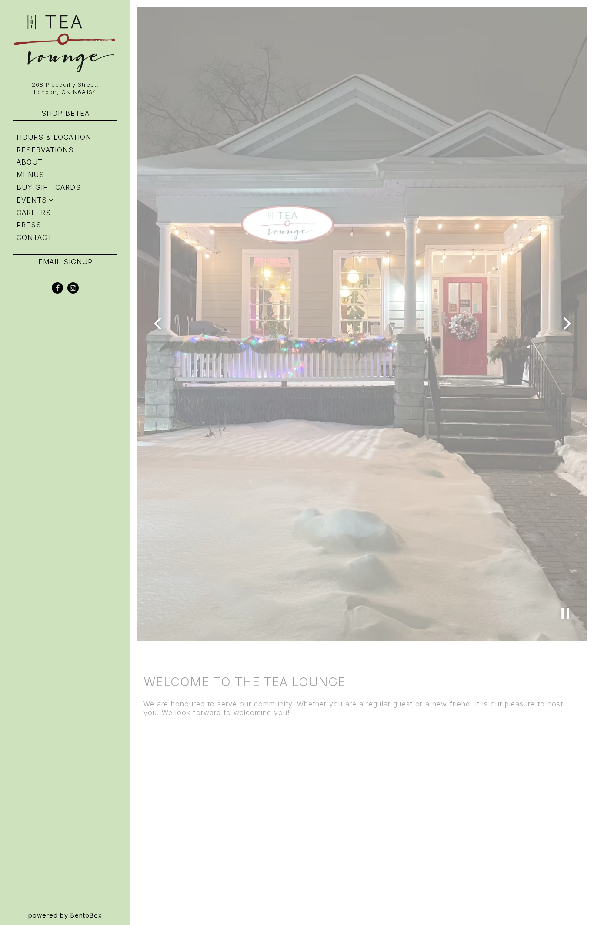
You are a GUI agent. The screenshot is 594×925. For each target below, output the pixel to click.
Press (29, 224)
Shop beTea (65, 113)
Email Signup (65, 261)
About (30, 162)
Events (32, 200)
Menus (30, 174)
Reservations (47, 149)
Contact (34, 237)
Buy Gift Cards (50, 187)
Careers (34, 212)
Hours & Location (54, 137)
